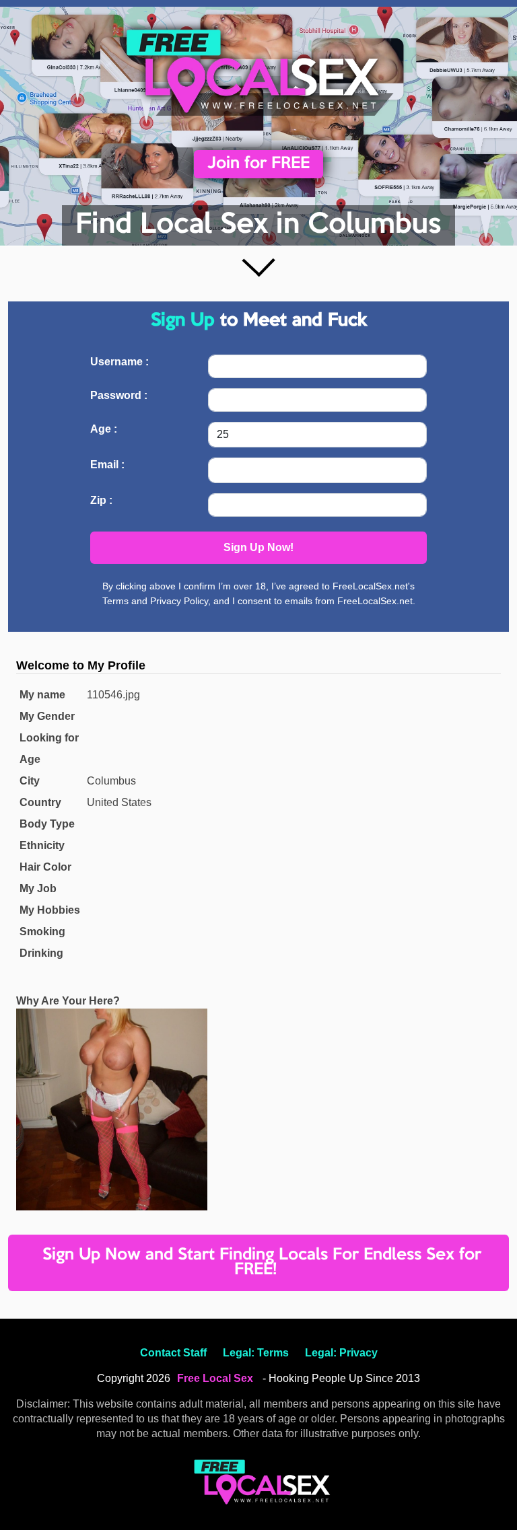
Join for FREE (258, 164)
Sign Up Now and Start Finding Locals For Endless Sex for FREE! (261, 1262)
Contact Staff (173, 1352)
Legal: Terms (256, 1352)
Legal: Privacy (341, 1352)
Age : (103, 429)
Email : (107, 464)
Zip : (101, 500)
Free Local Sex (215, 1378)
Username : (119, 361)
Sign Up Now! (258, 547)
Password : (118, 395)
